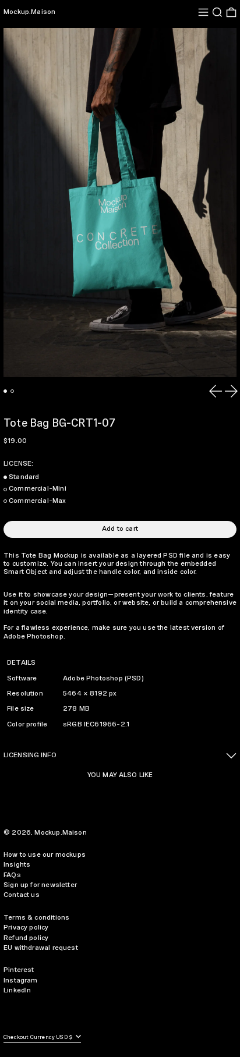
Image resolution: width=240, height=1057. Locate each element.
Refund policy (25, 938)
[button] (217, 12)
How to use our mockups (44, 855)
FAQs (12, 875)
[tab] (5, 391)
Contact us (21, 895)
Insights (16, 864)
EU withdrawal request (40, 948)
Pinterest (18, 970)
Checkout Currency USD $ (38, 1037)
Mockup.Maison (29, 12)
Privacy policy (26, 927)
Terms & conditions (36, 917)
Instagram (20, 980)
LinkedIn (17, 990)
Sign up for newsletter (40, 885)
